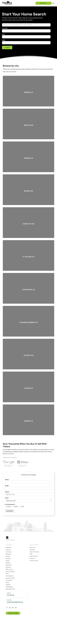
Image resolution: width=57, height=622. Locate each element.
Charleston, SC (28, 290)
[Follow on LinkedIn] (16, 607)
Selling (16, 506)
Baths (3, 40)
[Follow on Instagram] (13, 607)
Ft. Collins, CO (28, 257)
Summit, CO (28, 421)
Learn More (9, 511)
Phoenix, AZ (28, 158)
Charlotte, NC (28, 224)
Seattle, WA (28, 125)
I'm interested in (10, 504)
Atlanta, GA (28, 355)
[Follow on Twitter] (10, 607)
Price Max (4, 28)
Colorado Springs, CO (28, 322)
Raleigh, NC (28, 191)
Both (22, 506)
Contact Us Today (13, 613)
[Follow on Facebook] (7, 607)
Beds (3, 34)
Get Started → (43, 3)
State (7, 498)
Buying (9, 506)
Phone (7, 492)
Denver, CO (28, 92)
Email (7, 486)
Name (7, 479)
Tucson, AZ (28, 388)
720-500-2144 (10, 595)
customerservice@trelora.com (15, 602)
